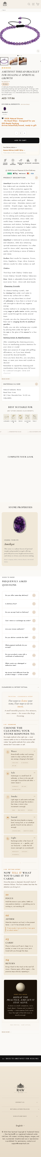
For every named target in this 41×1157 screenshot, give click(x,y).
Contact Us (20, 1102)
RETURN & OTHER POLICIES (20, 1109)
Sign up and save (20, 1116)
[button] (6, 68)
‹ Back (4, 10)
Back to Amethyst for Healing (22, 1058)
